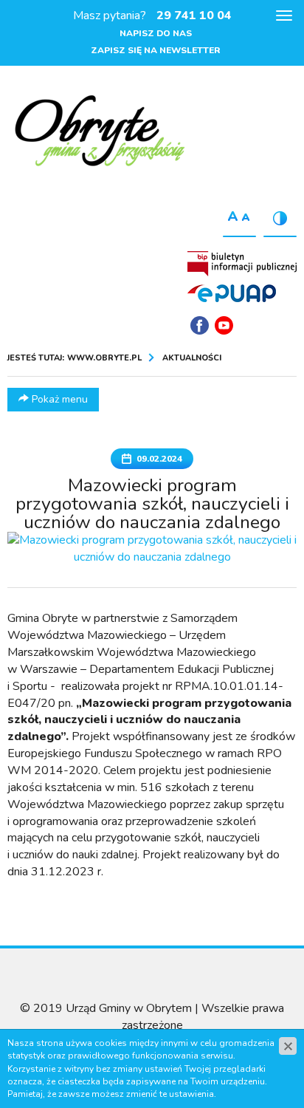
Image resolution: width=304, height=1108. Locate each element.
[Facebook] (199, 325)
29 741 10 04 (194, 15)
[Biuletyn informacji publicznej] (242, 263)
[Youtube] (224, 325)
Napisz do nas (156, 33)
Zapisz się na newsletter (156, 50)
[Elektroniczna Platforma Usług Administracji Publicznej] (231, 292)
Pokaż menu (58, 399)
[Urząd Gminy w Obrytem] (99, 132)
